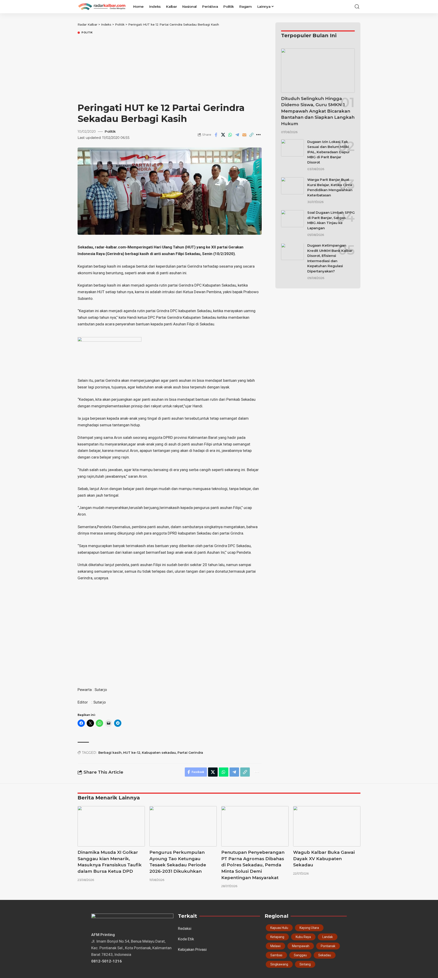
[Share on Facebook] (216, 134)
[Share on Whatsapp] (230, 134)
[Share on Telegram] (237, 134)
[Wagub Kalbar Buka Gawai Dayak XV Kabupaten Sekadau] (326, 826)
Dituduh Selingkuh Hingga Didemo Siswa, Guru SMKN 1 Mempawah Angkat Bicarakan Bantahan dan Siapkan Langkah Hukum (318, 111)
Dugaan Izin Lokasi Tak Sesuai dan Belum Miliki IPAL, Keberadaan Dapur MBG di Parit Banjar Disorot (328, 152)
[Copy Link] (251, 134)
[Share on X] (223, 134)
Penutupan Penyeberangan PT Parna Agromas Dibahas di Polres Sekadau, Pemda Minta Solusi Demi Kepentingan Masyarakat (252, 865)
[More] (258, 134)
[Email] (244, 134)
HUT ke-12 (131, 753)
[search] (357, 7)
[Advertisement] (170, 69)
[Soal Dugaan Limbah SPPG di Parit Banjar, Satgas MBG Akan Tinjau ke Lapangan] (292, 218)
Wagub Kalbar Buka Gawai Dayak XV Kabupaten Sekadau (324, 858)
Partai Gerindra (190, 753)
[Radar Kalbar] (102, 7)
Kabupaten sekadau (159, 753)
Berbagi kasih (110, 753)
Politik (87, 33)
